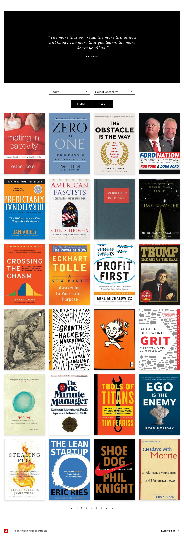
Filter (81, 104)
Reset (103, 104)
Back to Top (168, 531)
